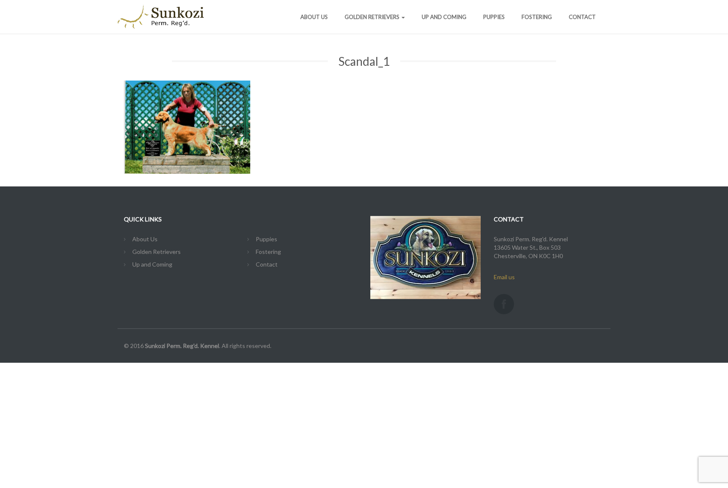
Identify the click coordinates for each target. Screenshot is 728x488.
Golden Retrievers (373, 16)
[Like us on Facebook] (504, 304)
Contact (582, 16)
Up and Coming (444, 16)
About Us (314, 16)
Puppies (494, 16)
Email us (504, 276)
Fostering (537, 16)
